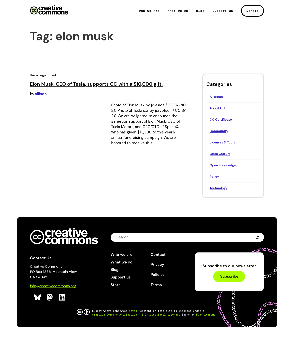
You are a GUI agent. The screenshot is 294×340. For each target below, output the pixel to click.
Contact (158, 254)
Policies (158, 274)
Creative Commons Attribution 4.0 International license (135, 314)
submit (258, 237)
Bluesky (37, 297)
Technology (218, 188)
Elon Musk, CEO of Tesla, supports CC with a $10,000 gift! (96, 84)
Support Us (222, 11)
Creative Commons (49, 10)
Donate (252, 11)
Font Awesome (205, 314)
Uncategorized (43, 75)
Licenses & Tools (222, 142)
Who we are (121, 254)
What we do (122, 262)
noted (133, 311)
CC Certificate (221, 119)
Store (116, 284)
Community (219, 131)
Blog (200, 11)
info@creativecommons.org (53, 286)
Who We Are (149, 11)
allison (41, 93)
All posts (216, 97)
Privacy (157, 264)
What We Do (178, 11)
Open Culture (220, 154)
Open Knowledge (223, 165)
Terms (156, 284)
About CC (217, 108)
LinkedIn (62, 297)
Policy (214, 177)
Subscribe (229, 276)
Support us (121, 277)
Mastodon (50, 297)
